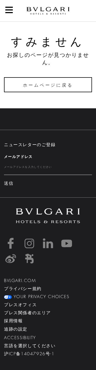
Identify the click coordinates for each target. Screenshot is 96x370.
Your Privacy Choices (41, 297)
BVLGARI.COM (20, 281)
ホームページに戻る (48, 85)
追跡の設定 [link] (15, 329)
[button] (9, 10)
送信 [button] (8, 183)
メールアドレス (18, 156)
